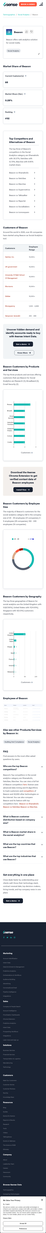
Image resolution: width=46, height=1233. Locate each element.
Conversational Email (10, 988)
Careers (5, 1168)
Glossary (6, 1149)
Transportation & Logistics (11, 1059)
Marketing (7, 953)
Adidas (7, 296)
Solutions (7, 1045)
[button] (13, 51)
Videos (5, 1132)
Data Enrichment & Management (13, 967)
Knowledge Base (8, 1097)
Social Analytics (24, 14)
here (25, 784)
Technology (7, 1067)
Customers (8, 1075)
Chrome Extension (9, 1019)
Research (6, 1124)
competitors (28, 790)
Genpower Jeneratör (12, 316)
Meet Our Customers (10, 1080)
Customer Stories (8, 1084)
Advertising (7, 983)
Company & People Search (11, 1006)
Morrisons (9, 286)
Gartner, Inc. (9, 257)
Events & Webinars (9, 1141)
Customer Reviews (9, 1089)
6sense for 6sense (9, 1116)
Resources (8, 1102)
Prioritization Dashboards (11, 1015)
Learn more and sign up (11, 1040)
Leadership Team (8, 1164)
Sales (5, 1001)
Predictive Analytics (9, 971)
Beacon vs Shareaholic (29, 803)
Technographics (9, 14)
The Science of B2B (9, 1145)
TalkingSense (7, 1137)
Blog (4, 1107)
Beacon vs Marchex (28, 806)
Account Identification (10, 958)
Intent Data (6, 962)
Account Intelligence (9, 1010)
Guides (5, 1112)
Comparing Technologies (11, 1194)
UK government (11, 266)
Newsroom (6, 1172)
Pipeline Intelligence (9, 992)
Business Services (9, 1050)
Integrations (7, 996)
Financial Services (9, 1054)
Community (7, 1176)
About (5, 1160)
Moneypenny (10, 306)
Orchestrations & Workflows (12, 975)
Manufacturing (8, 1063)
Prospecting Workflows (10, 1031)
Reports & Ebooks (9, 1120)
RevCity (5, 1093)
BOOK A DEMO (28, 4)
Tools (5, 1128)
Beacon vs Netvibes (11, 806)
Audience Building (9, 979)
